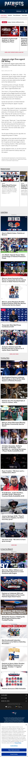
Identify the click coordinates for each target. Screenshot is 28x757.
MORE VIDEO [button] (14, 545)
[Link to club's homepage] (3, 10)
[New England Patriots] (14, 713)
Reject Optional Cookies (14, 750)
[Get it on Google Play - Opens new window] (18, 707)
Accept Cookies (14, 754)
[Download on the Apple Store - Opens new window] (8, 706)
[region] (14, 740)
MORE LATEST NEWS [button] (14, 354)
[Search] (23, 11)
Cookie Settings (14, 745)
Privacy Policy (18, 742)
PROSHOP (18, 11)
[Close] (26, 724)
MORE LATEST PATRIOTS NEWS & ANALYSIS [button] (14, 52)
